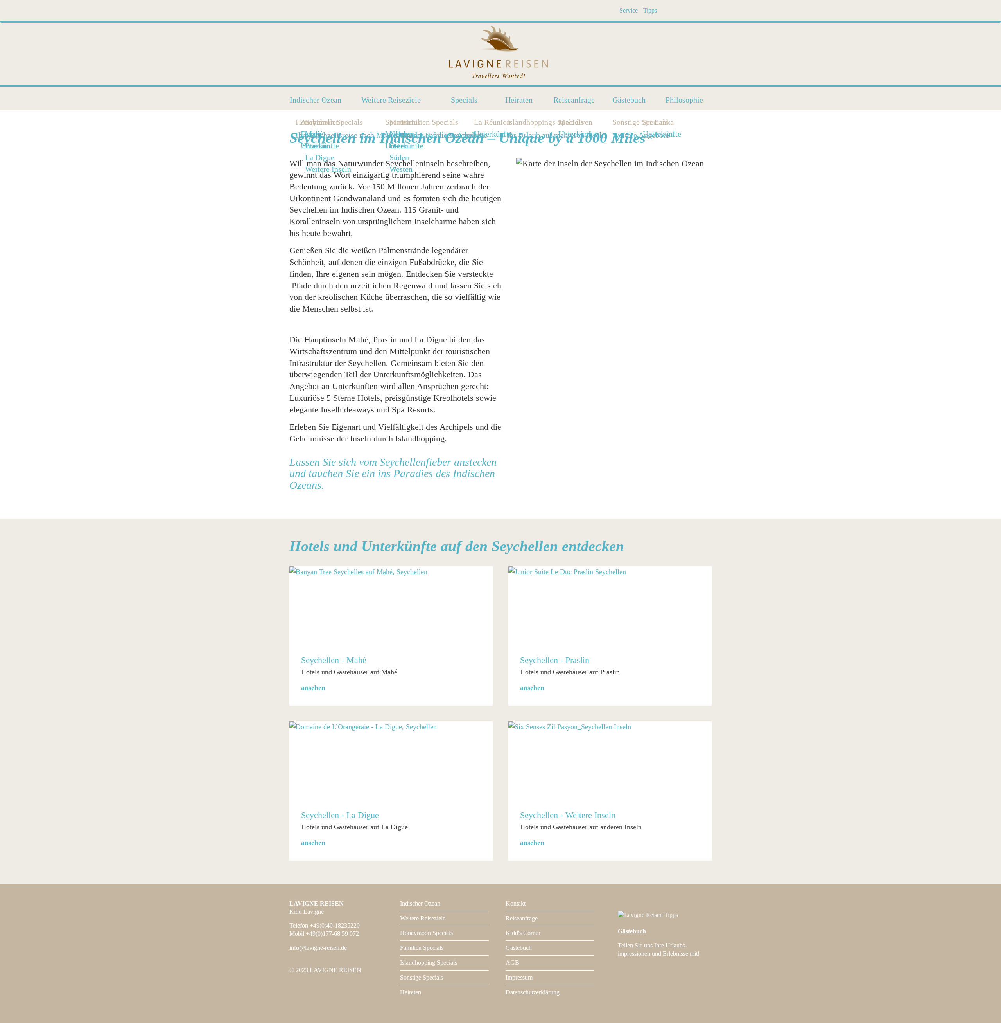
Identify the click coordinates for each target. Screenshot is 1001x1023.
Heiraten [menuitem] (519, 99)
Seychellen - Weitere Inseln (567, 815)
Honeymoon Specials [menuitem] (298, 122)
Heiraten (410, 992)
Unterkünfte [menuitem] (404, 146)
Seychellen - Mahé (333, 660)
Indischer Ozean (420, 903)
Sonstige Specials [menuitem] (614, 122)
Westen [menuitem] (401, 169)
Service (628, 10)
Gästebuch (519, 947)
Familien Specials (421, 947)
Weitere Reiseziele (422, 918)
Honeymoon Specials (426, 932)
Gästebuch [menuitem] (629, 99)
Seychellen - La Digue (340, 815)
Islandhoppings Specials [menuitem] (509, 122)
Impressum (519, 977)
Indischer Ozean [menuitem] (315, 99)
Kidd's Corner (523, 932)
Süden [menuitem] (399, 157)
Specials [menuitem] (464, 99)
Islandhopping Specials (428, 962)
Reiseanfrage (522, 918)
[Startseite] (500, 53)
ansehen (313, 688)
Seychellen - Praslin (554, 660)
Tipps (650, 10)
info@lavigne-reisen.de (318, 947)
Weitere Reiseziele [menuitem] (391, 99)
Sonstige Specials (421, 977)
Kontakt (516, 903)
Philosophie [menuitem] (684, 99)
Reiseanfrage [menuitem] (574, 99)
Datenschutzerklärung (533, 992)
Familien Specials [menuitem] (403, 122)
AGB (512, 962)
